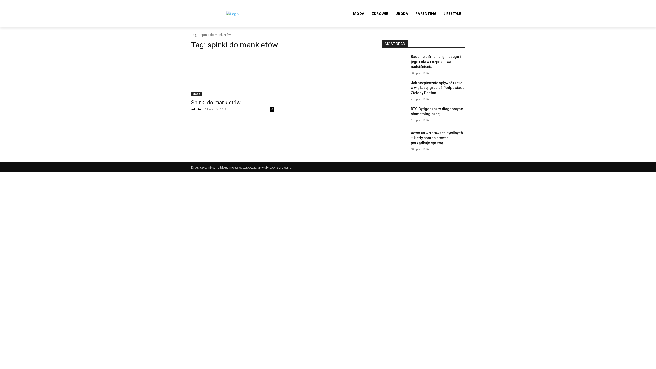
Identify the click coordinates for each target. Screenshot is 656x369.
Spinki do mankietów (216, 102)
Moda (196, 94)
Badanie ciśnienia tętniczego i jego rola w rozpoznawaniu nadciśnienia (436, 62)
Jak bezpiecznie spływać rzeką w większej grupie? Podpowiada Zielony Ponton (438, 88)
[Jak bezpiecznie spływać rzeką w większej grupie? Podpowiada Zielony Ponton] (394, 89)
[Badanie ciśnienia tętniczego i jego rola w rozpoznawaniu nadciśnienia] (394, 63)
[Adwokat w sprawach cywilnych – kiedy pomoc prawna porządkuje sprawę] (394, 139)
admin (196, 109)
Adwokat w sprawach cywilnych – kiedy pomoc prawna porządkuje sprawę (437, 138)
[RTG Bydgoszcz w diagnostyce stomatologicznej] (394, 115)
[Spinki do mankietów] (232, 75)
